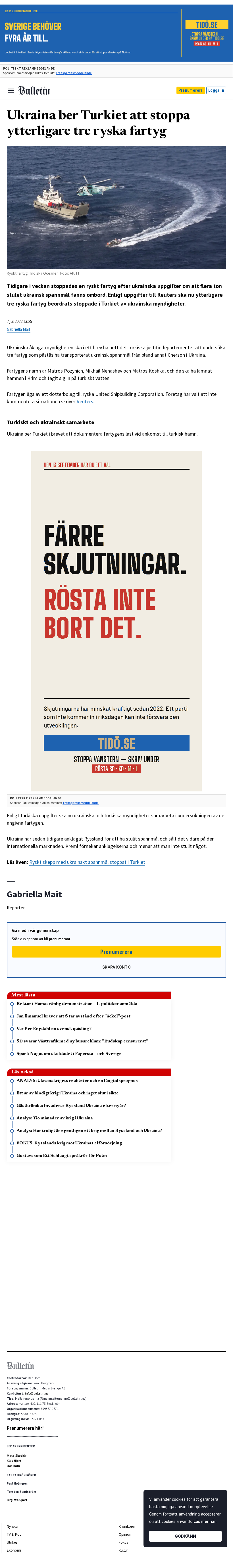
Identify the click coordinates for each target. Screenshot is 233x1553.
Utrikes (12, 1542)
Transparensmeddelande (74, 73)
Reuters (84, 401)
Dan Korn (13, 1466)
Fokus (123, 1542)
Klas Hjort (14, 1461)
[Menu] (11, 91)
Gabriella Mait (18, 329)
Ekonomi (14, 1550)
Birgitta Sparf (17, 1500)
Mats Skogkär (16, 1456)
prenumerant (59, 939)
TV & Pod (14, 1534)
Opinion (125, 1534)
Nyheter (12, 1526)
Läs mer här (205, 1521)
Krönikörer (127, 1526)
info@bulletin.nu (37, 1393)
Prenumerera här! (25, 1428)
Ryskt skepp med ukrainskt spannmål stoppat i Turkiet (87, 862)
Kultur (123, 1550)
